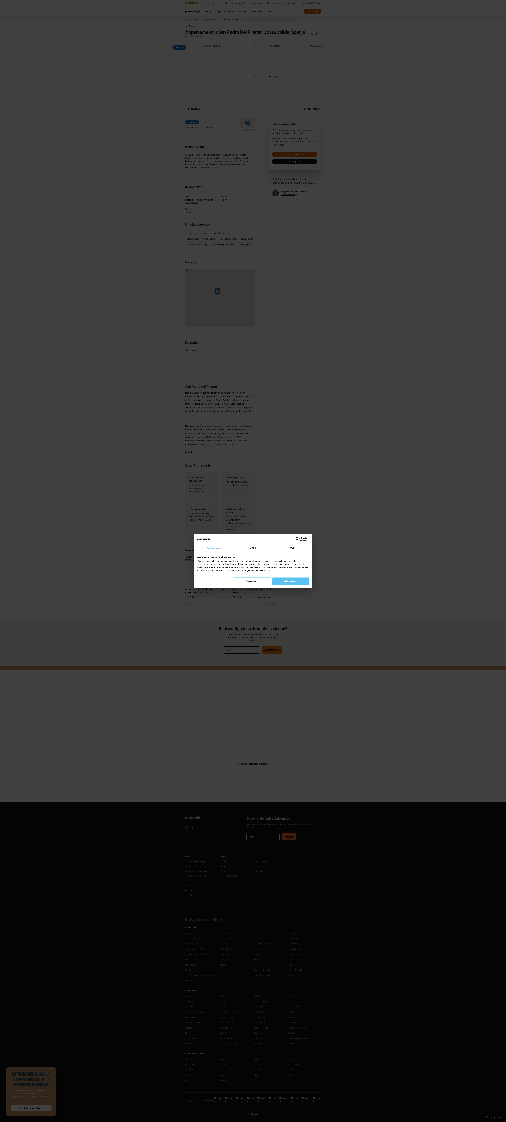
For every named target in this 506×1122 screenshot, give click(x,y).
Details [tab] (253, 548)
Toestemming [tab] (213, 548)
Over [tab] (292, 548)
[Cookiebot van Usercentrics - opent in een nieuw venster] (297, 539)
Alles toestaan (290, 581)
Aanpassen (251, 581)
